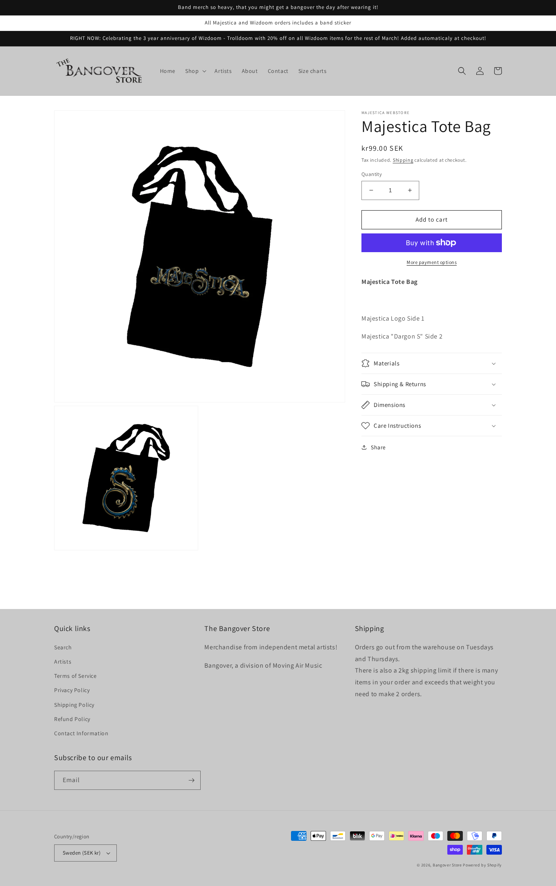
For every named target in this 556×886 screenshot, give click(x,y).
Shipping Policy (74, 704)
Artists (62, 661)
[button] (195, 70)
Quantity (371, 174)
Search (63, 647)
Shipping (403, 160)
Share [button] (378, 447)
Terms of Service (75, 675)
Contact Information (81, 733)
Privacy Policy (72, 690)
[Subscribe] (191, 780)
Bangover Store (447, 865)
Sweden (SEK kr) (82, 852)
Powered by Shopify (482, 865)
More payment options (432, 262)
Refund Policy (72, 719)
